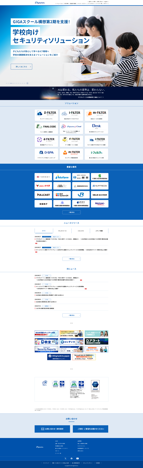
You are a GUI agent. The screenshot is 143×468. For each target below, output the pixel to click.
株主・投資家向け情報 (82, 443)
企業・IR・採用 (92, 1)
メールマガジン (91, 3)
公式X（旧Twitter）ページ (65, 458)
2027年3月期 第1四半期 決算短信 (45, 308)
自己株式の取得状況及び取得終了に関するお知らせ (50, 295)
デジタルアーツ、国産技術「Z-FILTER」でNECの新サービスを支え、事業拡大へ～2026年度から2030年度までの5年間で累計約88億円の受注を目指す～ (57, 279)
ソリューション (59, 3)
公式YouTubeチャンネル (77, 458)
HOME (56, 441)
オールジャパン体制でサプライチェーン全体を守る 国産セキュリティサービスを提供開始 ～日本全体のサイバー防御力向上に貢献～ (72, 250)
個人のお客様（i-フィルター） (61, 448)
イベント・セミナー (81, 3)
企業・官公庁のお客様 (60, 443)
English (105, 1)
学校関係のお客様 (59, 446)
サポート (105, 3)
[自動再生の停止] (27, 83)
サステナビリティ (81, 446)
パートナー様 (99, 3)
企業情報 (79, 441)
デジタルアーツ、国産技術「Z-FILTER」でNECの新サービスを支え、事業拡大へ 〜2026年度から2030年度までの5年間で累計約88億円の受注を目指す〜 (72, 240)
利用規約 (98, 462)
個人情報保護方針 (76, 462)
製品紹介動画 (73, 3)
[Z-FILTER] (71, 46)
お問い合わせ (100, 1)
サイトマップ (46, 462)
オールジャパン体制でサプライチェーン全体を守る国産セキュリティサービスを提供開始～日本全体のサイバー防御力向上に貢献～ (60, 287)
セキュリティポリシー (88, 462)
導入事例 (66, 3)
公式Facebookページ (71, 458)
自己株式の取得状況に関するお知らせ (46, 302)
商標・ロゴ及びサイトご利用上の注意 (60, 462)
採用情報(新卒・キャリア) (83, 448)
